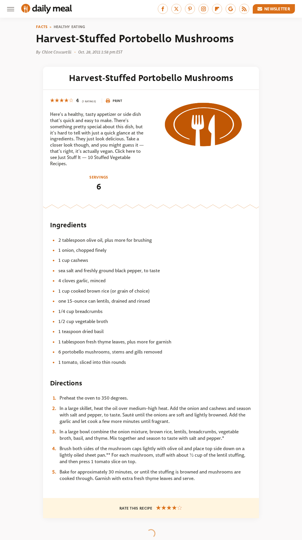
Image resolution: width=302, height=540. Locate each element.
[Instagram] (203, 9)
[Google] (231, 9)
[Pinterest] (190, 9)
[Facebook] (163, 9)
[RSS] (244, 9)
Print (117, 100)
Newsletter (277, 9)
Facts (42, 27)
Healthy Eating (69, 27)
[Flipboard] (217, 9)
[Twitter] (176, 9)
